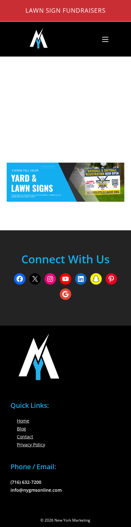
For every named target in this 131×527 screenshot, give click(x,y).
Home (23, 421)
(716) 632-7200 (25, 482)
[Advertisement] (65, 102)
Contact (25, 437)
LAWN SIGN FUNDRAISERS (65, 10)
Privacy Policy (31, 445)
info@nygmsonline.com (36, 490)
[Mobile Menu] (102, 39)
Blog (21, 429)
